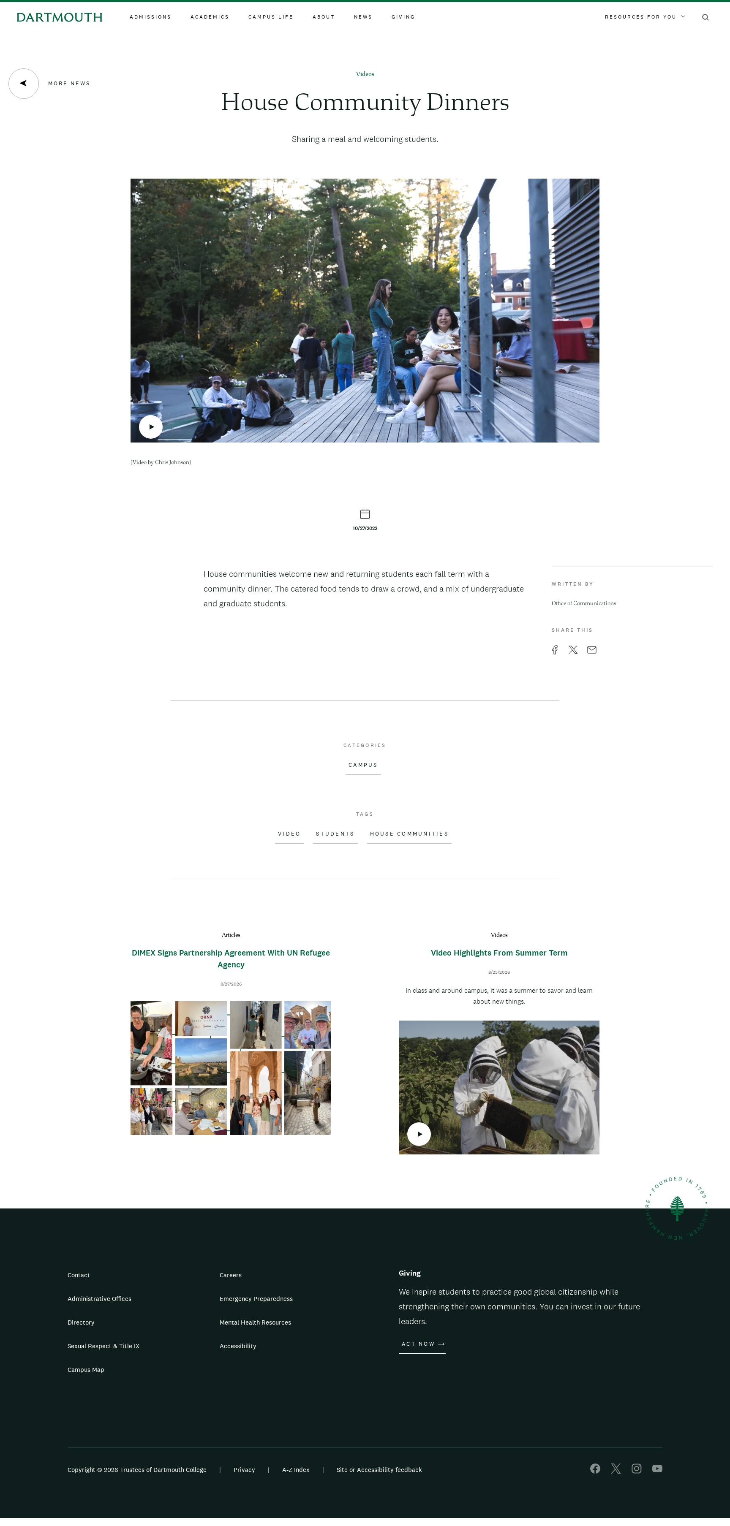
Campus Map (86, 1370)
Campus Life (271, 17)
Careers (231, 1275)
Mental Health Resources (255, 1322)
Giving (403, 17)
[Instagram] (637, 1471)
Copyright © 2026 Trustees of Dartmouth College (137, 1470)
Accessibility (238, 1346)
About (324, 17)
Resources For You (641, 17)
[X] (616, 1471)
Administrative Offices (99, 1299)
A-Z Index (296, 1470)
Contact (79, 1275)
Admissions (151, 17)
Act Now (418, 1344)
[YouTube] (657, 1471)
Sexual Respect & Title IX (103, 1346)
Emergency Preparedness (256, 1299)
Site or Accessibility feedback (379, 1470)
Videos (365, 74)
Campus (363, 765)
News (363, 17)
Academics (210, 17)
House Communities (409, 834)
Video (289, 834)
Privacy (244, 1470)
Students (335, 834)
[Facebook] (595, 1471)
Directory (81, 1322)
